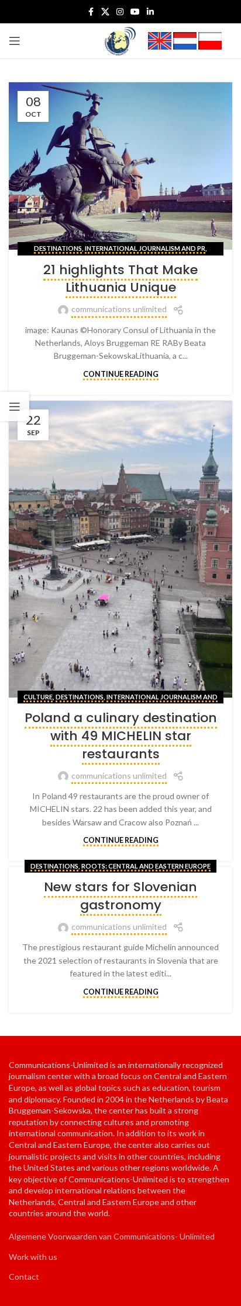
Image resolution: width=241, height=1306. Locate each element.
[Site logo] (120, 40)
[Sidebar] (14, 406)
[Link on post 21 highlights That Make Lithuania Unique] (120, 166)
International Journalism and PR (145, 248)
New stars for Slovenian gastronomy (120, 896)
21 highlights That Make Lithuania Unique (120, 279)
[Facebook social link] (91, 12)
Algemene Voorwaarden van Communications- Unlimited (112, 1236)
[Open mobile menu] (14, 40)
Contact (24, 1277)
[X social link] (105, 12)
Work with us (33, 1257)
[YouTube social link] (135, 12)
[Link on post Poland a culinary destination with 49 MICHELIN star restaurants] (120, 549)
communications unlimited (119, 309)
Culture (38, 697)
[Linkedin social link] (150, 12)
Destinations (58, 248)
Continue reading (121, 374)
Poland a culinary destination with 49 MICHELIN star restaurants (121, 736)
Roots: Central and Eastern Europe (146, 866)
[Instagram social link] (120, 12)
